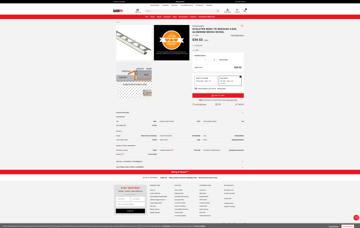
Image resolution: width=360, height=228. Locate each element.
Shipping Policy (179, 193)
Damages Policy (179, 199)
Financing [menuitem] (209, 5)
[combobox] (182, 11)
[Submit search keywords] (218, 11)
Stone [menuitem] (152, 17)
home (118, 22)
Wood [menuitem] (159, 17)
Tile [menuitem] (146, 17)
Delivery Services (154, 209)
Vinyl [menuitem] (175, 17)
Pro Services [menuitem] (199, 5)
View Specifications (237, 35)
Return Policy (178, 190)
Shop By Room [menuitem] (155, 5)
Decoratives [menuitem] (183, 17)
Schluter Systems (198, 26)
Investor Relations (155, 193)
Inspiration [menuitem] (165, 5)
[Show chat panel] (356, 218)
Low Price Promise (180, 203)
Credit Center (203, 206)
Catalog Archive (228, 203)
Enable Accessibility (119, 1)
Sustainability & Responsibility (158, 196)
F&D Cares (153, 206)
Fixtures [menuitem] (193, 17)
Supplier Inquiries (155, 212)
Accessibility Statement (181, 209)
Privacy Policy (179, 212)
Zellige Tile (163, 177)
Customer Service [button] (240, 1)
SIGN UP (130, 211)
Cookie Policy (166, 226)
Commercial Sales (204, 203)
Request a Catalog (229, 206)
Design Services (203, 196)
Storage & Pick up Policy (182, 196)
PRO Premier (203, 199)
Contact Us (202, 190)
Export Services (203, 209)
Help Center (202, 193)
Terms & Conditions (180, 206)
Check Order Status (205, 215)
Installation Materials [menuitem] (207, 17)
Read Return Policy (231, 100)
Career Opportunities (156, 203)
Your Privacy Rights (180, 215)
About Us (152, 190)
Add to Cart (219, 95)
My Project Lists (229, 190)
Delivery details (221, 88)
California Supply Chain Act (158, 199)
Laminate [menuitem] (167, 17)
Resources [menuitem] (175, 5)
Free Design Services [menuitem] (187, 5)
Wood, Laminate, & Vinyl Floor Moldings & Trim (183, 177)
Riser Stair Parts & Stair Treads (208, 177)
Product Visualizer (229, 193)
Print (219, 104)
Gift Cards (202, 212)
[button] (137, 11)
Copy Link (241, 104)
